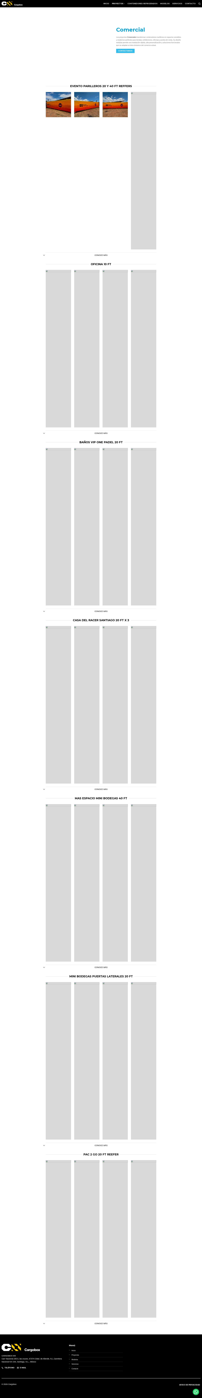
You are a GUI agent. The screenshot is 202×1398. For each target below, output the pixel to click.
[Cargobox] (12, 4)
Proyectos (117, 4)
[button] (196, 1392)
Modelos (165, 4)
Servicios (177, 4)
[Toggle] (44, 255)
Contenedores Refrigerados (142, 4)
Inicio (106, 4)
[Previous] (45, 172)
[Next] (156, 172)
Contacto (190, 4)
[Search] (199, 3)
